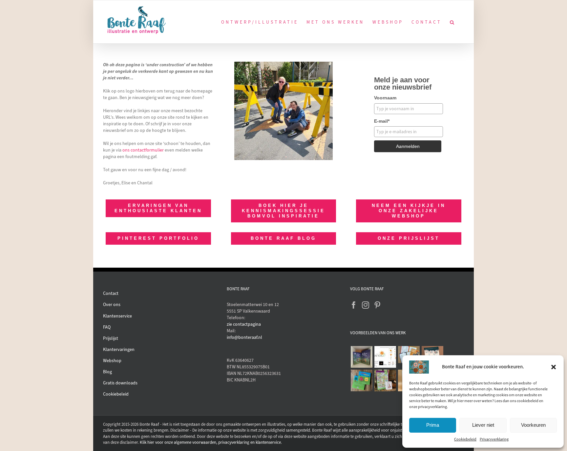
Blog (107, 372)
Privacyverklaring (494, 439)
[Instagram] (365, 305)
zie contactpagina (244, 324)
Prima (432, 425)
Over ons (111, 304)
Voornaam (385, 97)
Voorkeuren (533, 425)
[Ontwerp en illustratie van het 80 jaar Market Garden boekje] (408, 354)
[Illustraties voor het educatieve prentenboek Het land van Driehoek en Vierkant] (361, 380)
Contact (110, 293)
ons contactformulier (143, 150)
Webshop (112, 361)
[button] (553, 367)
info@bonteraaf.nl (244, 337)
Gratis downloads (120, 383)
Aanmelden (408, 146)
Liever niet (483, 425)
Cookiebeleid (465, 439)
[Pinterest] (377, 305)
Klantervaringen (119, 349)
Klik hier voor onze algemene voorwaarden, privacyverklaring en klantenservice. (211, 442)
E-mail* (381, 121)
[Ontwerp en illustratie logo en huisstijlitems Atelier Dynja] (385, 357)
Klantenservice (117, 316)
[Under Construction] (283, 64)
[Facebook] (353, 305)
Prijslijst (110, 338)
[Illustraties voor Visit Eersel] (385, 380)
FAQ (107, 327)
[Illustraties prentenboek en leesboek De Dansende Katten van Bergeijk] (361, 357)
